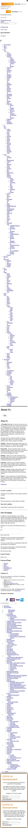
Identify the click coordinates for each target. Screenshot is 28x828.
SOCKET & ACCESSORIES (17, 690)
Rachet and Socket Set (8, 196)
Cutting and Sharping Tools (9, 163)
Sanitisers (9, 394)
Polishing (9, 119)
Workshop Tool (10, 681)
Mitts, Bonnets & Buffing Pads (14, 631)
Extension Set (13, 668)
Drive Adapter (12, 179)
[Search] (16, 23)
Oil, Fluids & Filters (13, 702)
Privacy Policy (6, 569)
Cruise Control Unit (9, 131)
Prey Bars (8, 170)
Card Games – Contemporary (14, 749)
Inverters (9, 136)
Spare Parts (5, 294)
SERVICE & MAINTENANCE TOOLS (14, 244)
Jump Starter (8, 138)
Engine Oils (8, 281)
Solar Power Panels (8, 147)
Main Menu (6, 606)
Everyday (9, 373)
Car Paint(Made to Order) (13, 727)
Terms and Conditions (8, 567)
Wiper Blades (8, 357)
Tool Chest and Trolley (8, 216)
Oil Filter (8, 287)
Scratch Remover (12, 110)
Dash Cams (8, 134)
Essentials (9, 372)
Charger (9, 265)
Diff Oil (8, 278)
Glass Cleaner (12, 58)
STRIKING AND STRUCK (14, 677)
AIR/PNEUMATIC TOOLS (17, 682)
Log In (6, 771)
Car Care (5, 50)
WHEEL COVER (9, 404)
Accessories (7, 359)
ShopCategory (7, 44)
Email (3, 797)
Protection (9, 104)
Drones (8, 266)
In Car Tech (5, 126)
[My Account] (14, 38)
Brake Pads (8, 300)
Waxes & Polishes (14, 633)
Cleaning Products (9, 55)
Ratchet (12, 192)
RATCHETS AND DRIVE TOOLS (10, 175)
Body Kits (8, 364)
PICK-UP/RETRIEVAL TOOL (14, 234)
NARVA (9, 332)
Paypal (5, 565)
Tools (5, 154)
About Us (5, 564)
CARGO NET (12, 402)
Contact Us (6, 570)
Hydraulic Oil (10, 709)
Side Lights (11, 315)
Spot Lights (11, 344)
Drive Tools (11, 187)
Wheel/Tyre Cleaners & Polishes (18, 619)
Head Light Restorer (9, 87)
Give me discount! (7, 799)
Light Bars (11, 339)
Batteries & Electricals (13, 695)
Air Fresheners (9, 361)
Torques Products (12, 253)
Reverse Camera (9, 144)
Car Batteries (9, 263)
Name (3, 796)
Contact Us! (4, 484)
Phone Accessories (10, 386)
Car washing (9, 53)
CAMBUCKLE (14, 397)
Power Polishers (9, 121)
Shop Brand (5, 47)
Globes (11, 336)
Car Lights (8, 305)
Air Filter (8, 297)
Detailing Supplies (9, 76)
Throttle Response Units (9, 152)
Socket (8, 205)
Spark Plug (8, 347)
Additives (9, 289)
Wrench (9, 255)
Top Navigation (7, 607)
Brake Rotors (8, 302)
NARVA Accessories (13, 341)
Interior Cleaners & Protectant (14, 628)
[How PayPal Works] (14, 601)
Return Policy (6, 566)
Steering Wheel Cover (12, 383)
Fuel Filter (8, 330)
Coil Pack (8, 327)
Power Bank (8, 141)
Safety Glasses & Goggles (13, 760)
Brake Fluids (8, 274)
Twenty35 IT (17, 590)
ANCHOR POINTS (12, 399)
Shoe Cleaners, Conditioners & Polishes (13, 115)
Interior (8, 374)
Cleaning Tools (9, 68)
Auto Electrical (12, 334)
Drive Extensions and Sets (16, 665)
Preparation (9, 123)
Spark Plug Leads (11, 351)
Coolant (9, 276)
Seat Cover (11, 379)
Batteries (9, 261)
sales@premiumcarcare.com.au (12, 583)
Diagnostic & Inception (15, 684)
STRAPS (9, 395)
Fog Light (11, 312)
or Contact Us (3, 35)
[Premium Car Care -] (6, 20)
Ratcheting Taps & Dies (13, 672)
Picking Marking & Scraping (17, 686)
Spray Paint (8, 354)
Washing (12, 60)
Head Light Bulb (11, 309)
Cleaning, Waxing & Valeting (14, 622)
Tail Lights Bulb (11, 319)
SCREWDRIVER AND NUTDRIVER (17, 675)
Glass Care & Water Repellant (14, 625)
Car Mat (11, 376)
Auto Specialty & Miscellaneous (15, 657)
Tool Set (8, 221)
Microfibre (9, 95)
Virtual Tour (6, 563)
